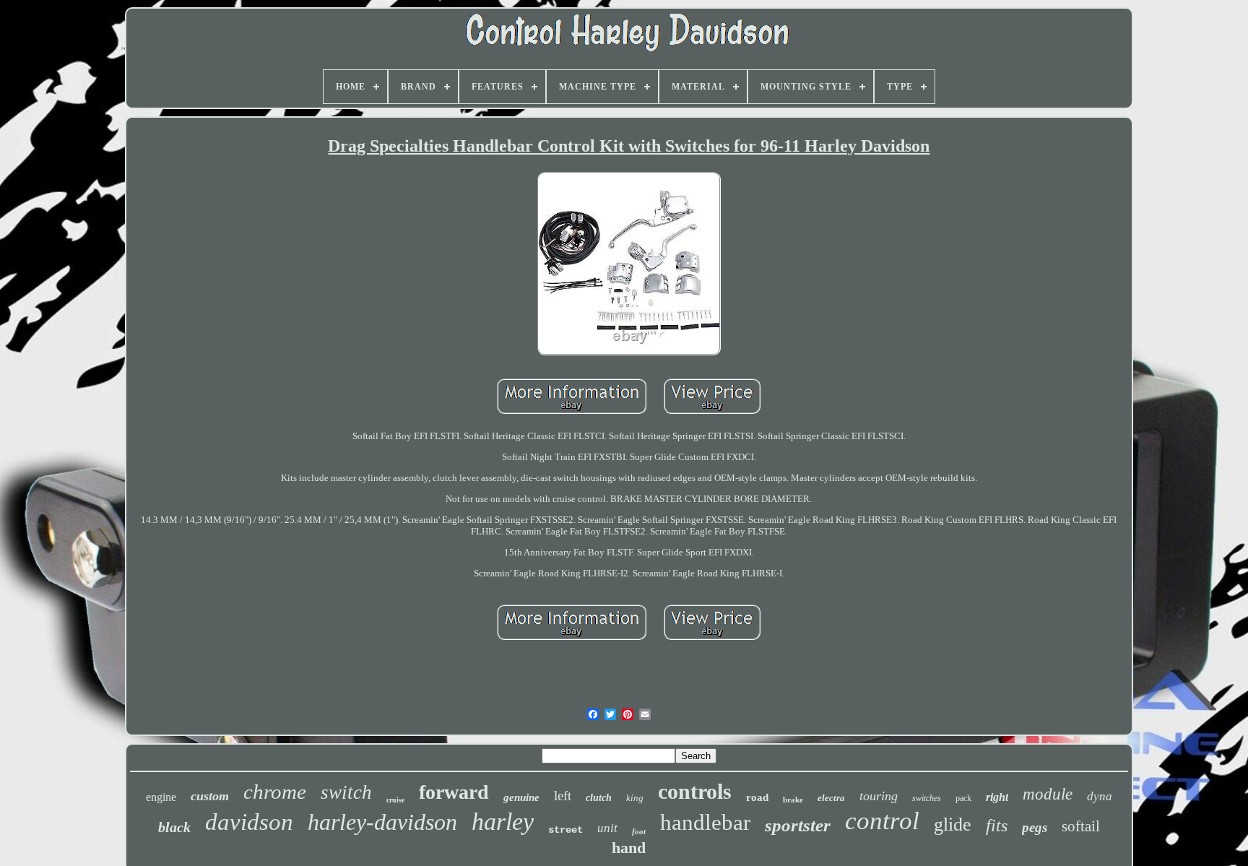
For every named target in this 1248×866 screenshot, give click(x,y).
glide (952, 824)
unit (607, 828)
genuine (521, 797)
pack (963, 798)
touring (878, 796)
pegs (1034, 827)
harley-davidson (382, 822)
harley (503, 821)
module (1047, 794)
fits (997, 825)
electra (831, 797)
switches (926, 798)
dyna (1099, 796)
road (757, 797)
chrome (274, 791)
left (562, 795)
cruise (395, 800)
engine (161, 797)
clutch (599, 797)
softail (1081, 826)
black (174, 827)
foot (639, 831)
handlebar (705, 822)
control (882, 821)
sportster (798, 825)
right (997, 797)
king (635, 797)
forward (454, 792)
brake (793, 799)
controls (695, 791)
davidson (249, 822)
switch (346, 792)
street (565, 830)
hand (629, 848)
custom (210, 796)
